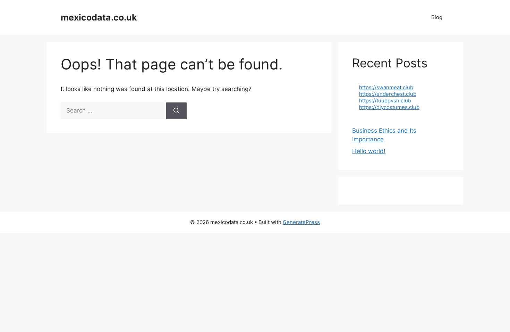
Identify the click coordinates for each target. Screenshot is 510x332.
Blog (436, 17)
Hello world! (368, 151)
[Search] (176, 110)
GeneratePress (301, 222)
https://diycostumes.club (389, 107)
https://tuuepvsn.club (385, 100)
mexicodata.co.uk (99, 17)
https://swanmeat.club (386, 87)
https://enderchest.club (387, 94)
